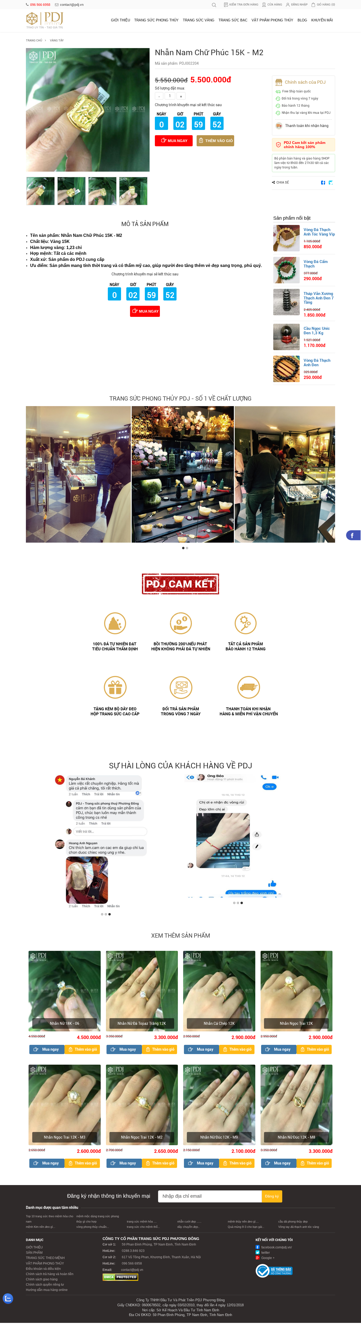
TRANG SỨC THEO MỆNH (45, 1260)
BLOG (302, 20)
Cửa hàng (274, 4)
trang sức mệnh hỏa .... (142, 1223)
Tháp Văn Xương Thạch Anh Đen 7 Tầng (319, 298)
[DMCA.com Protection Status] (120, 1279)
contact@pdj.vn (72, 5)
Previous (31, 476)
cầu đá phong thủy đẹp (293, 1223)
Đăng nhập (299, 4)
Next (330, 476)
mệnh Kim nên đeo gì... (40, 1229)
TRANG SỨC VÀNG (198, 20)
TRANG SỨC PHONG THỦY (156, 20)
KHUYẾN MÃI (322, 20)
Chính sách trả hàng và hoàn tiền (49, 1276)
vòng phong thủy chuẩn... (92, 1229)
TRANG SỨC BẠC (233, 20)
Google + (268, 1260)
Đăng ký (272, 1198)
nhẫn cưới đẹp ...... (189, 1223)
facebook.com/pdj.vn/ (276, 1250)
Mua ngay (177, 141)
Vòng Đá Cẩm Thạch (316, 264)
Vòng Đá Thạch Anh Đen (317, 362)
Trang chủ (34, 40)
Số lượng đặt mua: (170, 88)
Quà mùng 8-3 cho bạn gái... (246, 1229)
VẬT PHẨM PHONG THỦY (272, 20)
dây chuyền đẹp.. (188, 1229)
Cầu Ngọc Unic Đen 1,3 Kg (317, 330)
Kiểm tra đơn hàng (243, 4)
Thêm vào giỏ (219, 141)
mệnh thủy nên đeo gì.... (243, 1223)
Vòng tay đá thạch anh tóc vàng (298, 1229)
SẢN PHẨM (34, 1255)
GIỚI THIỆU (120, 20)
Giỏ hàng (326, 4)
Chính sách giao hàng (42, 1282)
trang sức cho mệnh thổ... (143, 1229)
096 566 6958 (40, 5)
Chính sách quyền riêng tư (45, 1287)
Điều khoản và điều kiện (43, 1271)
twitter (265, 1255)
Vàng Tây (57, 40)
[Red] (40, 191)
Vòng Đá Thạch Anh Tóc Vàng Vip (319, 232)
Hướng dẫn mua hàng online (47, 1292)
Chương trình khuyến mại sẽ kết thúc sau (188, 105)
